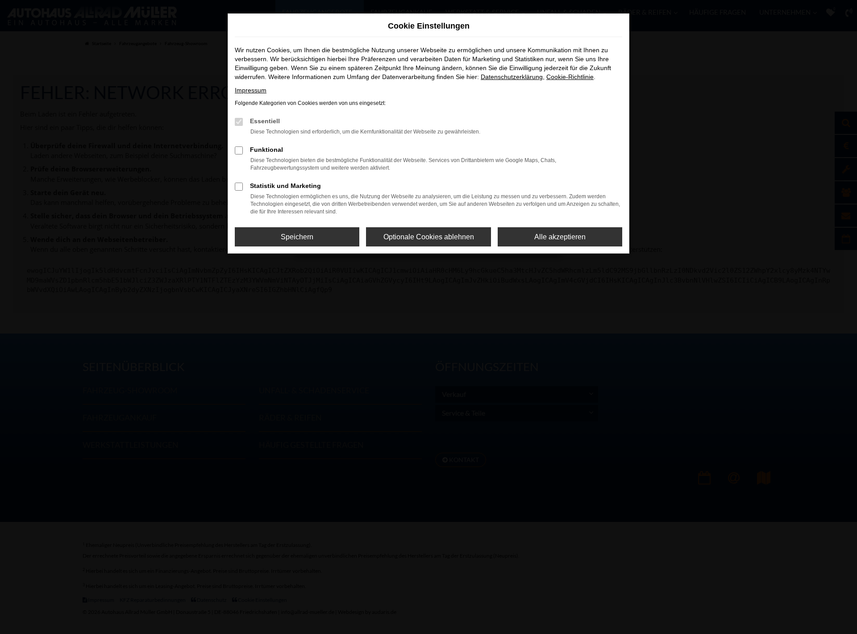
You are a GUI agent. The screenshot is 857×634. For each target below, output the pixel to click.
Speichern (297, 237)
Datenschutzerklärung (512, 76)
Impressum (250, 90)
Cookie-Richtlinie (570, 76)
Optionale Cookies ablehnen (428, 237)
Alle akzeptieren (560, 237)
